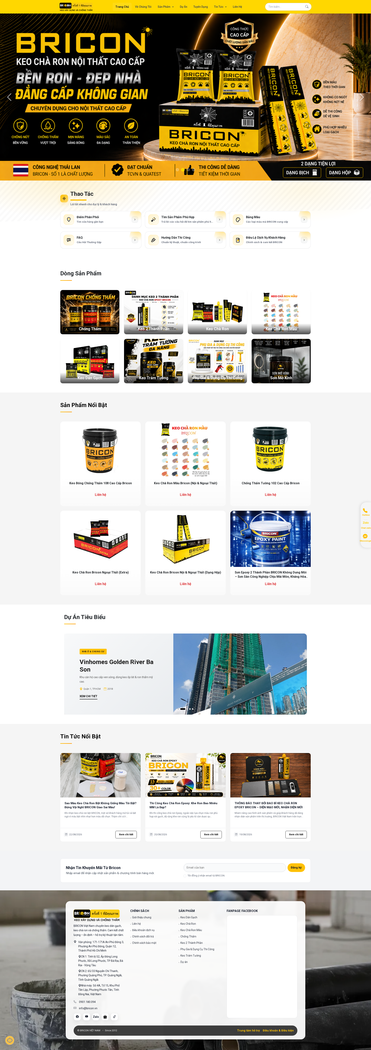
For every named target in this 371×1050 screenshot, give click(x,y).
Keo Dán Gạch (188, 750)
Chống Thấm (188, 769)
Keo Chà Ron (188, 756)
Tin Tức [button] (219, 6)
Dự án (184, 794)
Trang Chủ (122, 6)
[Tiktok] (114, 849)
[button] (178, 542)
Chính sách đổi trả (143, 769)
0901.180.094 (87, 834)
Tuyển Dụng (200, 6)
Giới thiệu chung (141, 750)
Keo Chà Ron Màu (191, 762)
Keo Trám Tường (190, 788)
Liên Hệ (237, 6)
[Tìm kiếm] (307, 6)
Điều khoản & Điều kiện (278, 863)
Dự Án (183, 6)
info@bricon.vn (88, 841)
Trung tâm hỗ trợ (248, 863)
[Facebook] (77, 849)
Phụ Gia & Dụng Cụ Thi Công (197, 782)
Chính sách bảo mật (144, 775)
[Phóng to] (134, 260)
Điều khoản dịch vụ (143, 762)
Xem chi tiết (88, 525)
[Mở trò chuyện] (9, 1040)
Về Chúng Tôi (143, 6)
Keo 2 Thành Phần (191, 775)
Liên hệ (136, 756)
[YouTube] (86, 849)
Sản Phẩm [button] (164, 6)
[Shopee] (105, 849)
